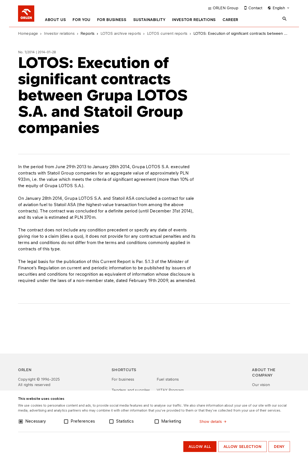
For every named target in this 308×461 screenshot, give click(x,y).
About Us (55, 19)
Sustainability (149, 19)
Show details (210, 421)
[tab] (55, 20)
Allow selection (243, 446)
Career (230, 19)
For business (111, 19)
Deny (279, 446)
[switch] (67, 421)
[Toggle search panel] (284, 18)
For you (81, 19)
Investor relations (194, 19)
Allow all (200, 446)
